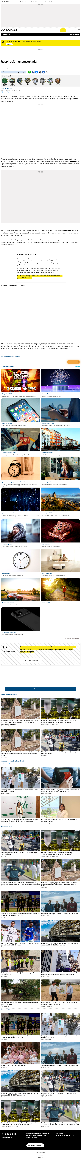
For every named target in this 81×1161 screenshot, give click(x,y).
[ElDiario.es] (74, 34)
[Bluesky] (36, 72)
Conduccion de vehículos (15, 1)
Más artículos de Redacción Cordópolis (12, 761)
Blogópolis (6, 34)
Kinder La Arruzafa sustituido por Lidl (13, 1065)
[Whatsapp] (29, 72)
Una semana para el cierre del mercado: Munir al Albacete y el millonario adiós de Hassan (20, 944)
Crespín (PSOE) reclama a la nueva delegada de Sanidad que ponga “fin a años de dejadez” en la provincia (19, 820)
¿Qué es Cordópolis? (40, 1152)
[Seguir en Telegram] (62, 1135)
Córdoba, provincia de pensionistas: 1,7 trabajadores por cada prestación (59, 753)
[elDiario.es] (11, 1137)
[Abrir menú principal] (79, 29)
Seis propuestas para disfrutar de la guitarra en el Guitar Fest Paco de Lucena (19, 790)
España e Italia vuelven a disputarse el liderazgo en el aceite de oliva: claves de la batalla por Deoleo (58, 721)
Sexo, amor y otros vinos (7, 356)
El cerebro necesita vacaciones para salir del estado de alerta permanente (59, 820)
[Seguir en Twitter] (58, 1135)
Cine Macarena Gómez (43, 1)
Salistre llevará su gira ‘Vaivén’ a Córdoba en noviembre (59, 914)
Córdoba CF (50, 1)
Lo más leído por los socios (9, 694)
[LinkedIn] (43, 72)
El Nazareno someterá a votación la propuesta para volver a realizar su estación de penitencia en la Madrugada (60, 974)
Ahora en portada (6, 827)
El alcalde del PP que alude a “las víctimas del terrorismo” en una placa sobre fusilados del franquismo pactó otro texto (20, 753)
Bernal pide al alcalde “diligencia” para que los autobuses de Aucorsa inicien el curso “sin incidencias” (60, 790)
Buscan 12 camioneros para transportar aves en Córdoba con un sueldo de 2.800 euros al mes (59, 944)
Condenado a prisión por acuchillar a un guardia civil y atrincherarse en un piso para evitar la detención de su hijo (20, 883)
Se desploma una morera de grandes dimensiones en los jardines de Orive (19, 1003)
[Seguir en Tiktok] (69, 1135)
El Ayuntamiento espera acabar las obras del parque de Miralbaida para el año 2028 (59, 1003)
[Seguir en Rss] (73, 1135)
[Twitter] (40, 72)
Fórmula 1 (54, 1)
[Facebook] (33, 72)
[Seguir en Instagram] (64, 1135)
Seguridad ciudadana (35, 1)
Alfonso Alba (55, 724)
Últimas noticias (6, 1010)
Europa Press (4, 976)
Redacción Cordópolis (6, 88)
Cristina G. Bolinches (46, 724)
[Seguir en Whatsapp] (71, 1135)
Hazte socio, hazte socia (31, 660)
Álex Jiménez (4, 917)
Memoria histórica (23, 1)
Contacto (40, 1157)
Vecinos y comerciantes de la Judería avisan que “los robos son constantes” (20, 974)
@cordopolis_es (6, 92)
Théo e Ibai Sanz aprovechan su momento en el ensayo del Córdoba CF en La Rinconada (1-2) (20, 914)
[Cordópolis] (11, 1134)
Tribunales (29, 1)
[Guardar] (47, 72)
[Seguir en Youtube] (67, 1135)
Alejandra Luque (5, 886)
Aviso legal (40, 1155)
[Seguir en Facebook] (60, 1135)
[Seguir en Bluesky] (56, 1135)
